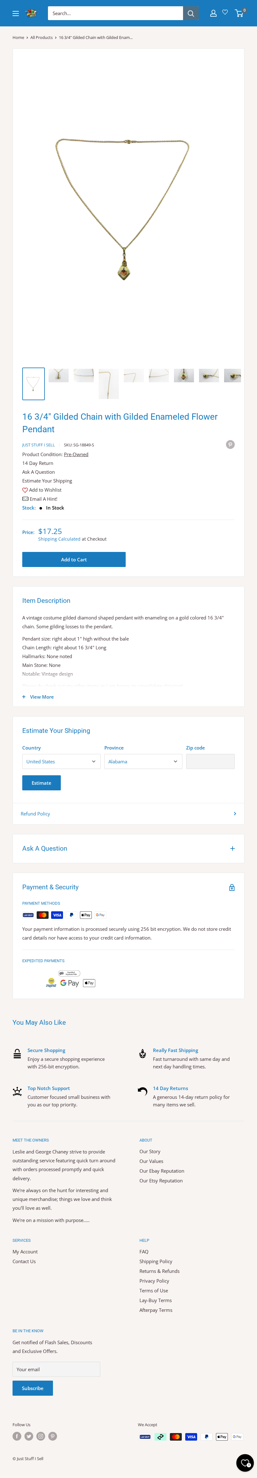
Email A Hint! (43, 499)
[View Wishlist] (226, 14)
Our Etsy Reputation (161, 1180)
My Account (25, 1251)
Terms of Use (153, 1290)
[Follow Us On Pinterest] (52, 1436)
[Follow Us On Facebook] (17, 1436)
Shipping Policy (155, 1261)
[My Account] (213, 13)
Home (18, 37)
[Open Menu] (16, 13)
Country (31, 747)
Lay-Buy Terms (155, 1300)
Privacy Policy (154, 1281)
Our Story (149, 1151)
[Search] (191, 13)
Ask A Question (38, 472)
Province (114, 747)
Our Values (151, 1161)
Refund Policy (35, 813)
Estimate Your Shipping (47, 480)
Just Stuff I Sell (38, 445)
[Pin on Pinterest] (230, 444)
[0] (239, 13)
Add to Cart (74, 559)
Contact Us (24, 1261)
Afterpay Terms (155, 1310)
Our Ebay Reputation (161, 1171)
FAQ (144, 1251)
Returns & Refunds (159, 1271)
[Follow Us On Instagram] (40, 1436)
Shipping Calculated (59, 539)
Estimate (41, 783)
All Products (41, 37)
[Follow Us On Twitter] (28, 1436)
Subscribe (33, 1388)
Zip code (195, 747)
